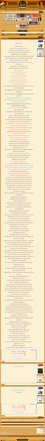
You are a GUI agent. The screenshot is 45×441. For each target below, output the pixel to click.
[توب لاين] (4, 440)
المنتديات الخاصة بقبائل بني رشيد (35, 32)
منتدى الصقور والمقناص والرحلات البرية (29, 32)
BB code (43, 430)
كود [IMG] (43, 431)
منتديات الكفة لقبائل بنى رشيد (40, 32)
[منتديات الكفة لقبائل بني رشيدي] (22, 4)
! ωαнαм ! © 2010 (23, 437)
